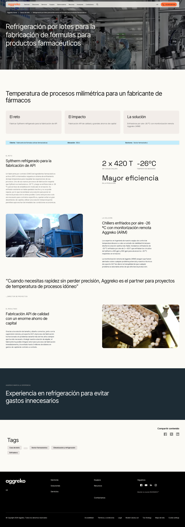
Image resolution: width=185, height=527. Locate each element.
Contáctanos (99, 498)
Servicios (54, 491)
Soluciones (55, 486)
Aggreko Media (146, 485)
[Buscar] (97, 4)
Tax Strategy (147, 518)
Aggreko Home (12, 12)
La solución (136, 116)
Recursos (98, 486)
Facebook (141, 485)
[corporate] (14, 4)
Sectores (55, 480)
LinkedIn (150, 485)
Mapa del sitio (160, 518)
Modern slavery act (132, 518)
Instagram (155, 485)
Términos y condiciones (106, 518)
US (157, 5)
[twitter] (171, 434)
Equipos (97, 480)
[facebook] (165, 434)
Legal (120, 518)
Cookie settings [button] (174, 518)
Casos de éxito (25, 12)
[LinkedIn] (177, 434)
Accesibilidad (89, 518)
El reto (15, 116)
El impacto (77, 116)
